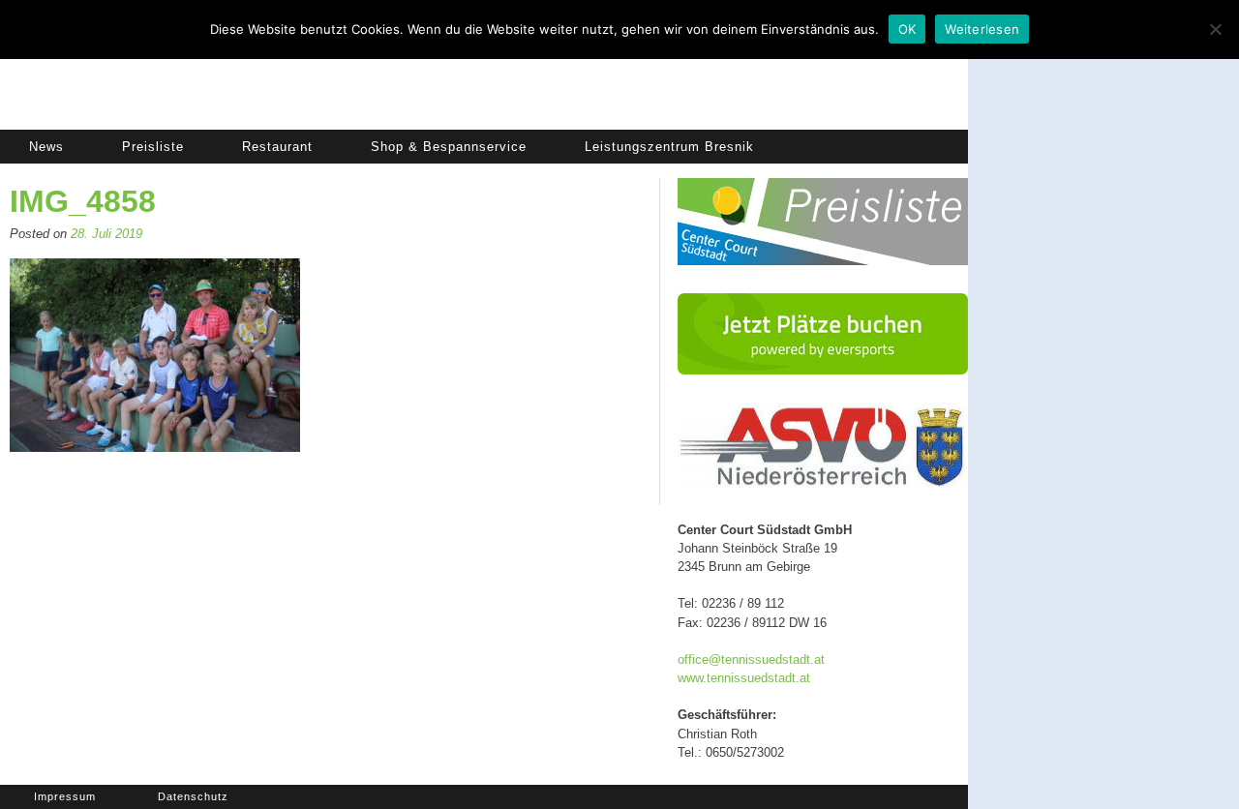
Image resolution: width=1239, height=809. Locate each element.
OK (907, 29)
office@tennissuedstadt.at (751, 659)
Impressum (65, 796)
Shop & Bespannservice (449, 146)
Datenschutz (193, 796)
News (46, 146)
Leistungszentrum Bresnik (669, 146)
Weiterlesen (982, 29)
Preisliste (153, 146)
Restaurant (277, 146)
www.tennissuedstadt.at (744, 678)
